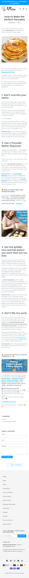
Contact (5, 516)
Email (3, 440)
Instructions (6, 488)
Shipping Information (9, 504)
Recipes (5, 512)
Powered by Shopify (19, 573)
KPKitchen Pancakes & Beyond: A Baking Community (13, 379)
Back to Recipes (15, 464)
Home (4, 476)
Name (3, 434)
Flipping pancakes (21, 337)
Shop (4, 480)
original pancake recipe (8, 72)
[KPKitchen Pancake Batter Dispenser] (14, 237)
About (4, 484)
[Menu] (26, 8)
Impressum (6, 508)
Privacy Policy (7, 496)
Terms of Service (8, 492)
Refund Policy (7, 500)
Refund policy (7, 524)
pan (13, 260)
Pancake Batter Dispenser (12, 144)
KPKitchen (11, 573)
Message (4, 446)
